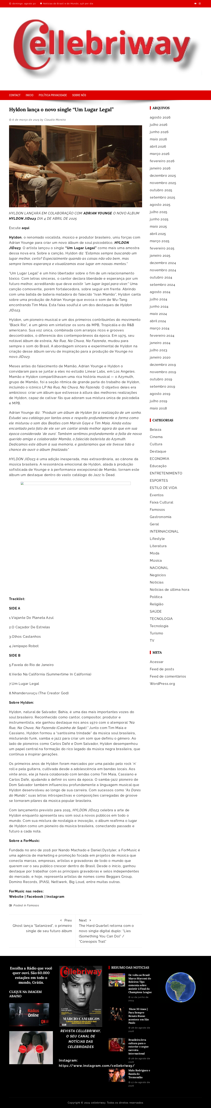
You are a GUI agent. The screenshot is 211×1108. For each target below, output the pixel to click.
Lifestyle (157, 539)
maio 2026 (158, 139)
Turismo (156, 633)
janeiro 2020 (160, 357)
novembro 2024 (163, 270)
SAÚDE (156, 611)
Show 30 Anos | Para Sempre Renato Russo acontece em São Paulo (138, 1015)
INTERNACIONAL (164, 531)
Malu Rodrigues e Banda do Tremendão (139, 1074)
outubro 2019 (161, 379)
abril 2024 (158, 321)
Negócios (158, 575)
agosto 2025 (160, 205)
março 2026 (160, 154)
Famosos (33, 905)
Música (156, 561)
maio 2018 (158, 408)
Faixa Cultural (161, 502)
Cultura (156, 444)
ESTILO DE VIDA (163, 488)
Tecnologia (159, 626)
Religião (157, 604)
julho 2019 (158, 401)
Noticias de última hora (169, 590)
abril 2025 (158, 234)
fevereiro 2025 (162, 248)
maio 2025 (158, 226)
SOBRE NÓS (79, 95)
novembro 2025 (163, 183)
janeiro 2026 (160, 168)
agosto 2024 (160, 292)
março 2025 (159, 241)
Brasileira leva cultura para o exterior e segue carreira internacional (138, 1046)
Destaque (158, 451)
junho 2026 (159, 132)
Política (156, 597)
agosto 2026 (160, 117)
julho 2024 (158, 299)
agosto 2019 (160, 394)
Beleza (155, 430)
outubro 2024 (161, 277)
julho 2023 (158, 350)
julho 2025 (158, 212)
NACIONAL (159, 568)
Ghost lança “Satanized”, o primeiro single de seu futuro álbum (42, 925)
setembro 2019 (162, 386)
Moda (154, 553)
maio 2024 (158, 314)
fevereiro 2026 (162, 161)
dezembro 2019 (163, 365)
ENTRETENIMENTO (166, 473)
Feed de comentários (168, 676)
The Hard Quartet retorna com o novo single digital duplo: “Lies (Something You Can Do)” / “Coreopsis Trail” (106, 931)
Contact (14, 95)
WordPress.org (162, 684)
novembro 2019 (163, 372)
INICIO (29, 95)
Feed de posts (162, 669)
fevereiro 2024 (162, 336)
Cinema (156, 437)
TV (152, 641)
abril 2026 (158, 146)
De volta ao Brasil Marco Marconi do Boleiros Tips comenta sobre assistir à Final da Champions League (140, 983)
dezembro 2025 (163, 176)
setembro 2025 (162, 197)
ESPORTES (159, 481)
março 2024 (159, 328)
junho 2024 (159, 306)
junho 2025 (159, 219)
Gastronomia (160, 517)
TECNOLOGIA (161, 619)
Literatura (158, 546)
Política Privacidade (53, 95)
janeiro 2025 (160, 256)
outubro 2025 (161, 190)
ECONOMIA (159, 459)
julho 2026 (158, 125)
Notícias (157, 582)
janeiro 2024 (160, 343)
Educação (158, 466)
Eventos (157, 495)
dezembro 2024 (163, 263)
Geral (154, 524)
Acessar (157, 662)
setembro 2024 (162, 285)
